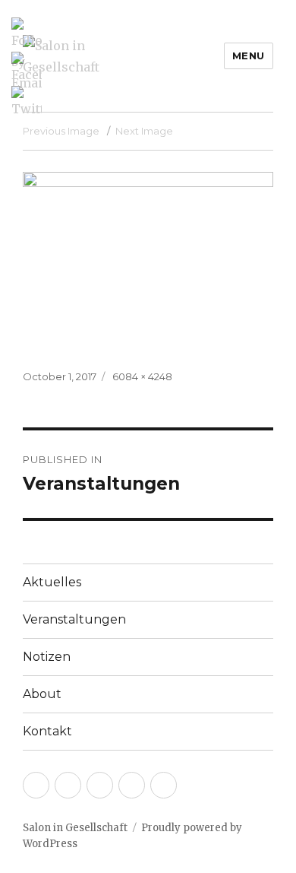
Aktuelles (52, 582)
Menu (248, 55)
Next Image (144, 131)
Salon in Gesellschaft (75, 827)
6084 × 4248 (142, 376)
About (42, 694)
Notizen (47, 656)
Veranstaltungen (74, 619)
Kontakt (47, 731)
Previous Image (61, 131)
